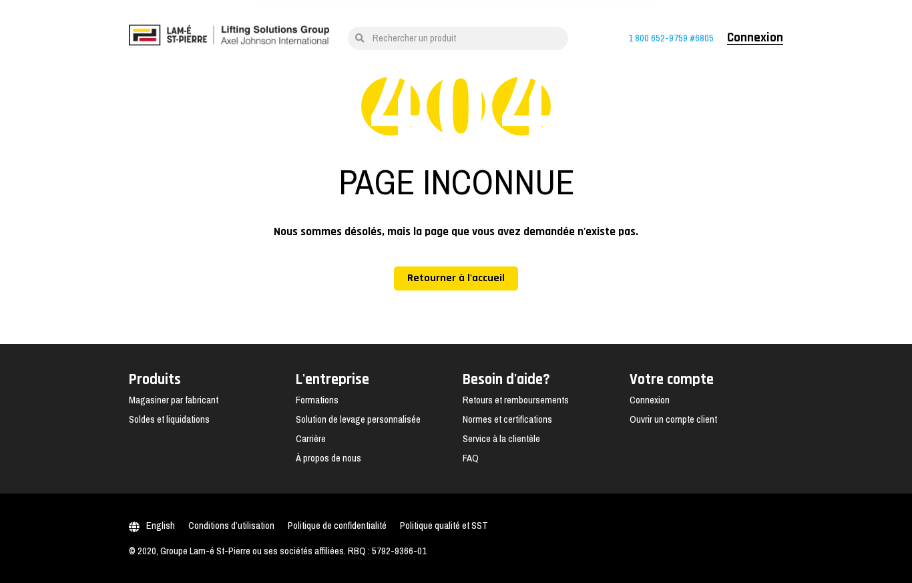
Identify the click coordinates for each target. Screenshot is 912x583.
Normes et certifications (507, 419)
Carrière (311, 438)
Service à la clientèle (501, 438)
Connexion (755, 38)
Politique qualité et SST (444, 525)
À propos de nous (328, 458)
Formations (317, 400)
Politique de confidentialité (337, 525)
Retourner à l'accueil (456, 278)
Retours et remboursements (516, 400)
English (160, 525)
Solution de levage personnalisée (358, 419)
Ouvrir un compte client (673, 419)
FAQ (471, 458)
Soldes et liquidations (169, 419)
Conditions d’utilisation (231, 525)
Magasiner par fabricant (173, 400)
